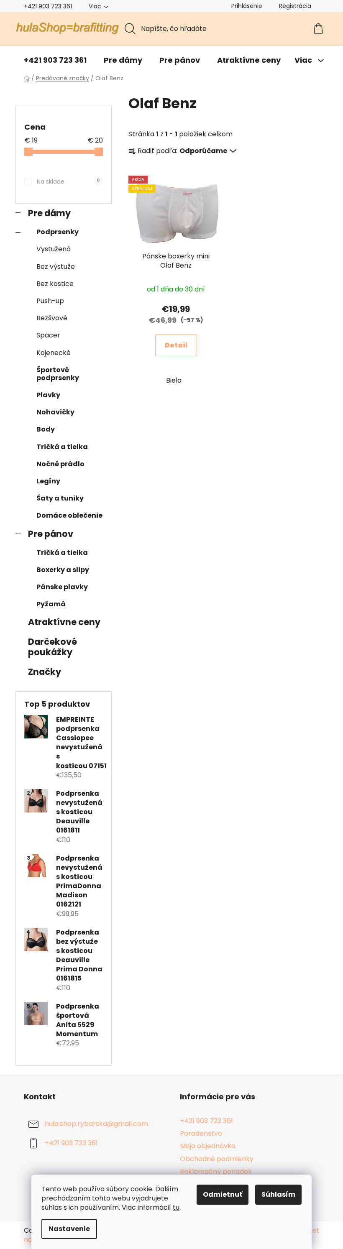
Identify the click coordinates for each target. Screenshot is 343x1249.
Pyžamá (51, 604)
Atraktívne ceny (64, 622)
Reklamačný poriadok (216, 1171)
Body (45, 429)
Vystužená (53, 249)
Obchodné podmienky (216, 1159)
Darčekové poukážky (52, 647)
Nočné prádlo (60, 464)
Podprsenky (57, 232)
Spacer (48, 335)
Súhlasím (278, 1194)
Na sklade (68, 181)
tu (176, 1207)
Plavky (48, 395)
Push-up (50, 301)
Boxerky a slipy (62, 570)
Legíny (48, 481)
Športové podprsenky (57, 374)
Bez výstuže (55, 266)
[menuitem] (55, 60)
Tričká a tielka (62, 447)
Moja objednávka (207, 1146)
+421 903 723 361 (48, 6)
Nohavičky (55, 412)
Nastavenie (69, 1229)
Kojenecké (53, 353)
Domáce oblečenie (69, 515)
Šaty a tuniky (60, 498)
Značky (44, 672)
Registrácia (295, 6)
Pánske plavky (62, 587)
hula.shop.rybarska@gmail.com (96, 1124)
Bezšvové (51, 318)
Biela (174, 380)
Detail (176, 345)
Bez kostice (55, 284)
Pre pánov (50, 534)
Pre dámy (49, 213)
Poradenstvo (201, 1133)
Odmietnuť (222, 1194)
